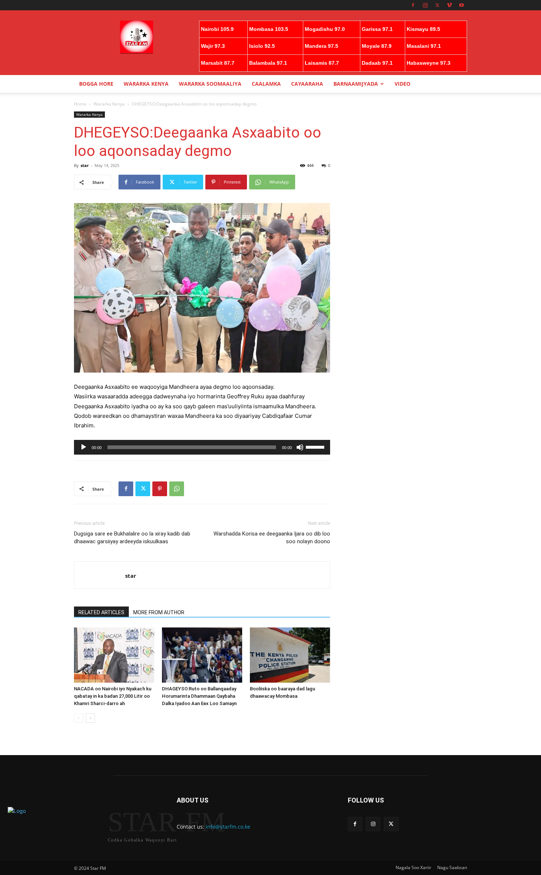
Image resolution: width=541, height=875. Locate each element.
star (85, 165)
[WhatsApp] (176, 488)
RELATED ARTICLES (101, 612)
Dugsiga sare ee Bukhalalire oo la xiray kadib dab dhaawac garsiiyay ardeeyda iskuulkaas (132, 537)
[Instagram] (425, 5)
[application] (202, 447)
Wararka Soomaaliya (210, 83)
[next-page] (90, 718)
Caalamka (266, 83)
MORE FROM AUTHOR (158, 612)
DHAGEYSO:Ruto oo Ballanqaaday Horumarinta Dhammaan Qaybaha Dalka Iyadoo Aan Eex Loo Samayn (199, 696)
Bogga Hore (96, 83)
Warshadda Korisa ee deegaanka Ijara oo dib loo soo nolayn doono (271, 537)
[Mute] (300, 447)
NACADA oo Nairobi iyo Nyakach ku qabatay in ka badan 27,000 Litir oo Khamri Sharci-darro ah (112, 696)
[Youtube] (461, 5)
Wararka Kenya (146, 83)
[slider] (316, 446)
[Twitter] (437, 5)
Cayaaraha (307, 83)
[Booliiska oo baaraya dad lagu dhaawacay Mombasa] (290, 655)
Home (80, 104)
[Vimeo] (449, 5)
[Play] (83, 447)
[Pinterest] (159, 488)
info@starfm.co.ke (228, 826)
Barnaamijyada (355, 83)
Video (402, 83)
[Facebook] (412, 5)
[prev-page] (78, 718)
